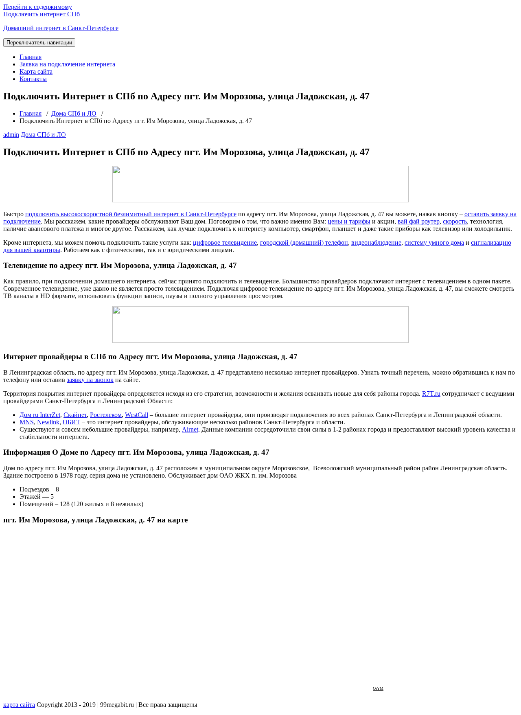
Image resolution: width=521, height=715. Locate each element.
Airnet (190, 429)
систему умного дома (434, 242)
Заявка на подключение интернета (67, 64)
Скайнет (75, 414)
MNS (27, 422)
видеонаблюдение (376, 242)
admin (11, 134)
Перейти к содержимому (37, 6)
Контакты (33, 78)
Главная (31, 56)
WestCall (136, 414)
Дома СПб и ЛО (73, 113)
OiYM (378, 688)
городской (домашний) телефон (304, 242)
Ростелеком (106, 414)
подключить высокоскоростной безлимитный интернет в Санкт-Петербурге (130, 214)
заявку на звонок (90, 379)
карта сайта (19, 704)
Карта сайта (36, 71)
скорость (455, 221)
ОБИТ (71, 422)
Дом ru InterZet (40, 414)
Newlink (48, 422)
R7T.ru (431, 393)
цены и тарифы (349, 221)
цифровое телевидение (225, 242)
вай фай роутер (419, 221)
